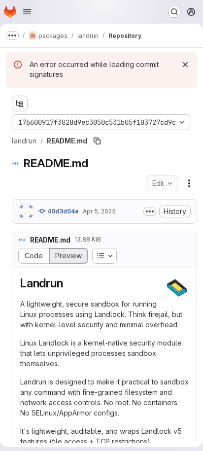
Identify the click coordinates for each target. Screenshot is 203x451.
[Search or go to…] (174, 12)
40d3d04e (62, 211)
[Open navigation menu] (27, 12)
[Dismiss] (185, 64)
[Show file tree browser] (20, 103)
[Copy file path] (97, 141)
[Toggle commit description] (149, 211)
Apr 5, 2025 (99, 211)
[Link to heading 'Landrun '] (71, 283)
